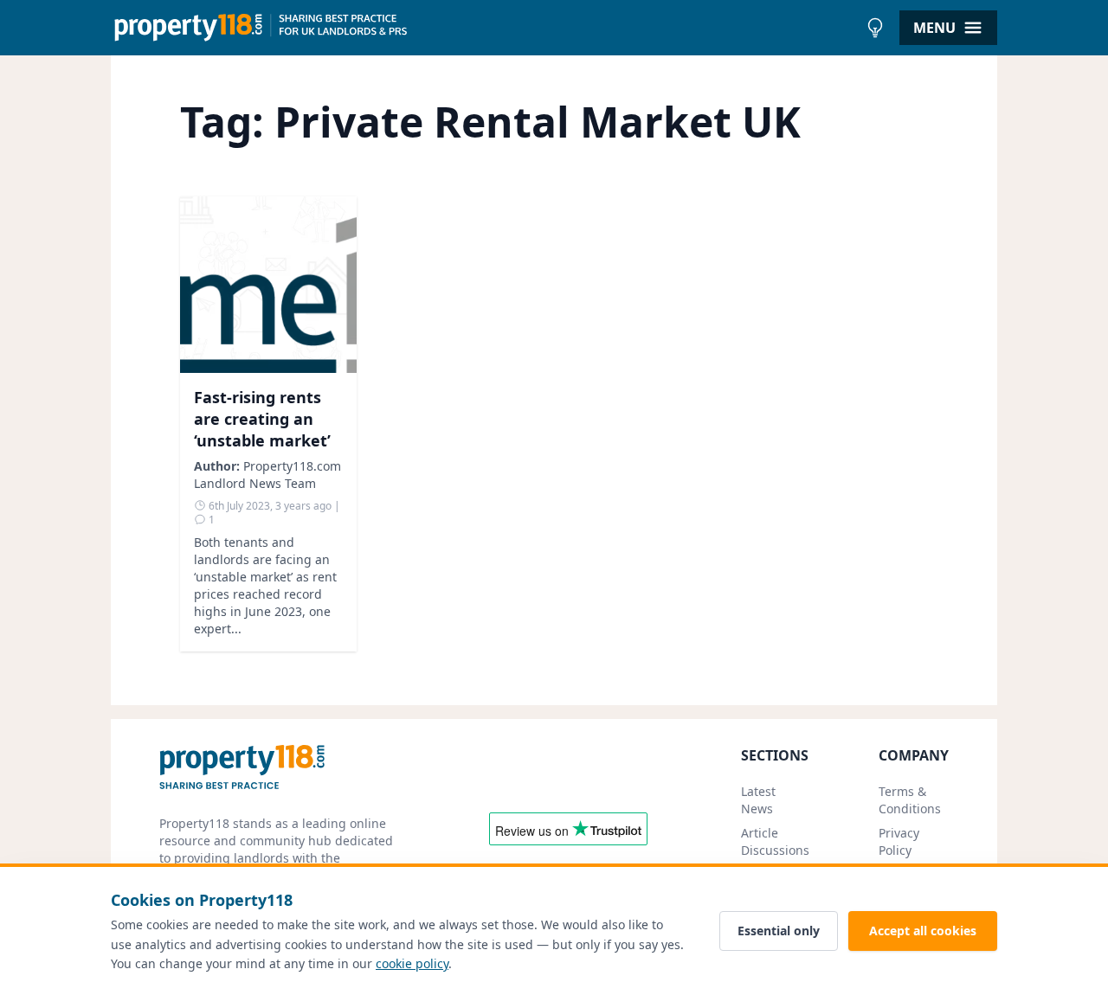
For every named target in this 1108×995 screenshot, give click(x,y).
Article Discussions (775, 841)
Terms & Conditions (910, 800)
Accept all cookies (922, 930)
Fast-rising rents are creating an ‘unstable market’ (262, 419)
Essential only (779, 930)
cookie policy (412, 963)
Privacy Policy (899, 841)
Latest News (758, 800)
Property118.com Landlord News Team (267, 474)
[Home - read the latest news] (484, 27)
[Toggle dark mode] (875, 27)
